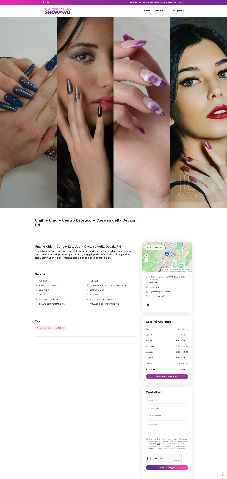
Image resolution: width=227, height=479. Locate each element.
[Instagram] (48, 2)
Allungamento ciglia (50, 285)
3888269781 (154, 287)
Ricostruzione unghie (101, 299)
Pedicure (94, 295)
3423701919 (153, 283)
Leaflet (166, 269)
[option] (28, 112)
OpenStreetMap (176, 269)
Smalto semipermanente (52, 304)
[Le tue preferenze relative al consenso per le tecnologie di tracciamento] (223, 475)
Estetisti (60, 328)
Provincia (160, 10)
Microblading (97, 290)
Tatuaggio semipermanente (104, 304)
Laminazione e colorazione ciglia (108, 285)
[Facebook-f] (43, 2)
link (158, 444)
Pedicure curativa (48, 299)
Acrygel (94, 281)
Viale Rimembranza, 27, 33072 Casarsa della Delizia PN (167, 278)
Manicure (44, 290)
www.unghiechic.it (156, 296)
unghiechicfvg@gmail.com (159, 292)
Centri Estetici (43, 328)
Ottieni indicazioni (156, 247)
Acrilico (43, 281)
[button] (146, 255)
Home (147, 10)
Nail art (43, 295)
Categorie (177, 10)
